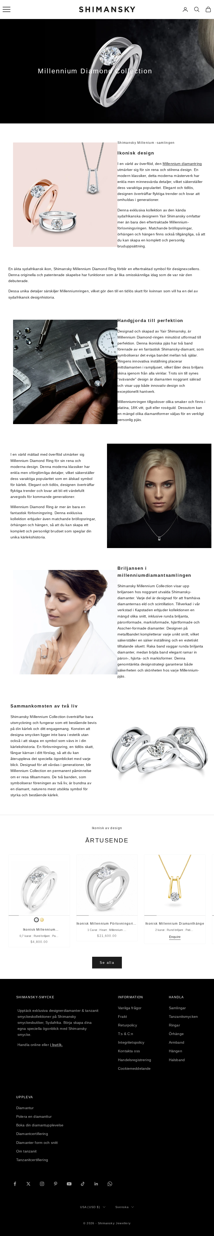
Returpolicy (127, 1025)
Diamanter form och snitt (37, 1142)
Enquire (175, 937)
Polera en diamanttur (34, 1116)
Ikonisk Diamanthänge (174, 923)
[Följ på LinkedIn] (96, 1183)
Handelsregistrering (134, 1060)
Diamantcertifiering (32, 1134)
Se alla (107, 963)
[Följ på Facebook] (14, 1183)
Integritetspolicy (131, 1042)
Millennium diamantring (182, 164)
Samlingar (177, 1008)
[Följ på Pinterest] (55, 1183)
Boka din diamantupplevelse (40, 1125)
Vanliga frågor (129, 1008)
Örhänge (176, 1034)
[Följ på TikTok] (82, 1183)
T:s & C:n (125, 1034)
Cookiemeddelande (134, 1068)
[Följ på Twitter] (28, 1183)
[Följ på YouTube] (69, 1183)
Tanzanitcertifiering (32, 1160)
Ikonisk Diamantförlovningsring (39, 930)
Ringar (174, 1025)
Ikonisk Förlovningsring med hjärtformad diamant (107, 924)
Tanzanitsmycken (183, 1016)
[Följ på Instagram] (42, 1183)
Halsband (177, 1060)
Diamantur (25, 1108)
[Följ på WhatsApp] (109, 1183)
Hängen (175, 1051)
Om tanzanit (26, 1151)
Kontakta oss (129, 1051)
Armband (176, 1042)
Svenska (122, 1207)
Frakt (122, 1016)
